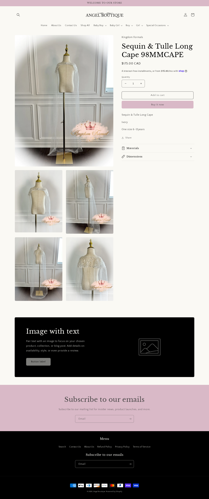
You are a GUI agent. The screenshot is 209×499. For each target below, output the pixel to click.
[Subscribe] (130, 419)
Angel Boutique (99, 491)
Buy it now (157, 104)
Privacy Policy (122, 447)
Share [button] (128, 137)
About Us (89, 447)
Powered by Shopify (114, 491)
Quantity (126, 77)
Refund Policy (104, 447)
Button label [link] (38, 361)
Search (62, 447)
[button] (18, 14)
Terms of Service (142, 447)
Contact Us (75, 447)
